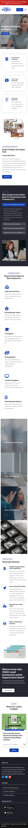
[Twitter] (6, 777)
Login (12, 34)
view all (14, 750)
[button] (19, 9)
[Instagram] (10, 777)
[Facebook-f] (3, 777)
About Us (7, 176)
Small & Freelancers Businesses (14, 729)
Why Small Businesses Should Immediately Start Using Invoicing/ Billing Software (12, 736)
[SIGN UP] (6, 447)
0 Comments (15, 744)
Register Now (5, 33)
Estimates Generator (14, 99)
